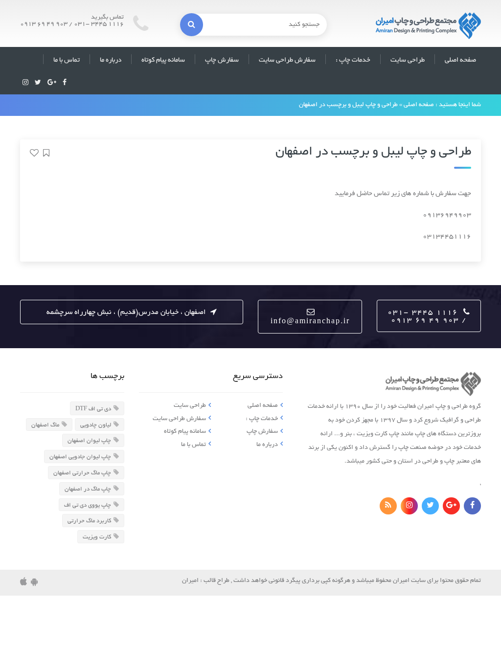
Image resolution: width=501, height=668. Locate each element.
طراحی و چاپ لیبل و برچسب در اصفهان (373, 152)
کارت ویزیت (97, 537)
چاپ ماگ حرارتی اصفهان (82, 473)
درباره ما (110, 60)
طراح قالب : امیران (205, 581)
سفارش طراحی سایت (287, 60)
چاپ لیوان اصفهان (89, 441)
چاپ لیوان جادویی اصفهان (80, 457)
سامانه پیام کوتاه (163, 60)
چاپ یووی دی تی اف (87, 505)
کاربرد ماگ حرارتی (89, 521)
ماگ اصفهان (45, 425)
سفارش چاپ (222, 60)
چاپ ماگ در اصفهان (88, 489)
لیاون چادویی (95, 425)
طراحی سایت (407, 60)
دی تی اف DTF (93, 409)
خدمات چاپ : (353, 60)
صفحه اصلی (460, 60)
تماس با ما (66, 60)
